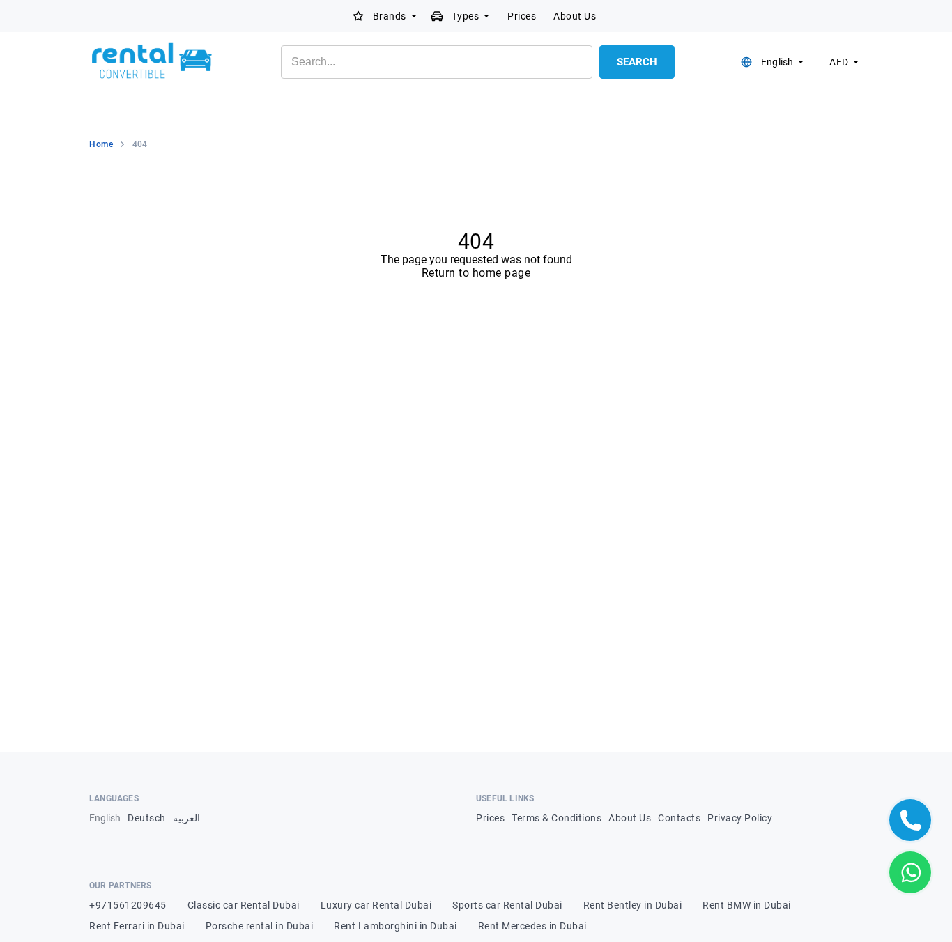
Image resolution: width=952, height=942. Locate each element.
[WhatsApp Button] (910, 872)
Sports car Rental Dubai (507, 905)
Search (637, 62)
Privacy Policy (739, 818)
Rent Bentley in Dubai (632, 905)
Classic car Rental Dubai (243, 905)
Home (101, 144)
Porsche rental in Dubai (260, 926)
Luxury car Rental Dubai (376, 905)
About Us (574, 16)
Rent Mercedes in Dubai (532, 926)
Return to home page (476, 272)
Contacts (679, 818)
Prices (521, 16)
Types (465, 16)
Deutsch (147, 818)
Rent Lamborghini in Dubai (395, 926)
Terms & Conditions (556, 818)
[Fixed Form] (910, 820)
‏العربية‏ (186, 818)
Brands (389, 16)
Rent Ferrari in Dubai (137, 926)
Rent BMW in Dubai (747, 905)
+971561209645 (128, 905)
